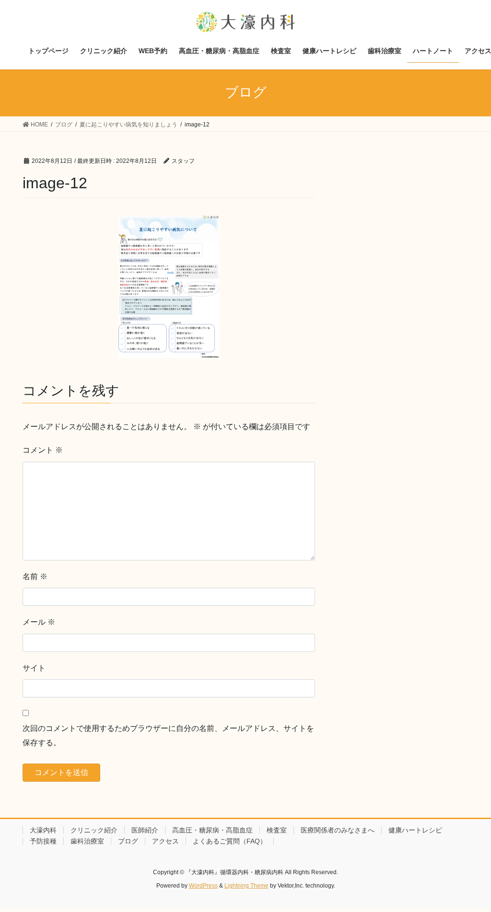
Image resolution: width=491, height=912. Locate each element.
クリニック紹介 (93, 830)
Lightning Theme (246, 885)
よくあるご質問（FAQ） (230, 841)
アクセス (165, 841)
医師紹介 (144, 830)
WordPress (203, 885)
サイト (34, 668)
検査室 (277, 830)
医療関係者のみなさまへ (337, 830)
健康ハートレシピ (415, 830)
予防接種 (43, 841)
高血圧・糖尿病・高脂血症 (212, 830)
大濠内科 (43, 830)
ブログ (128, 841)
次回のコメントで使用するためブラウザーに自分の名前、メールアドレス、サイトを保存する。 (168, 735)
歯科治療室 (87, 841)
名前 (35, 576)
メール (39, 622)
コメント (43, 450)
